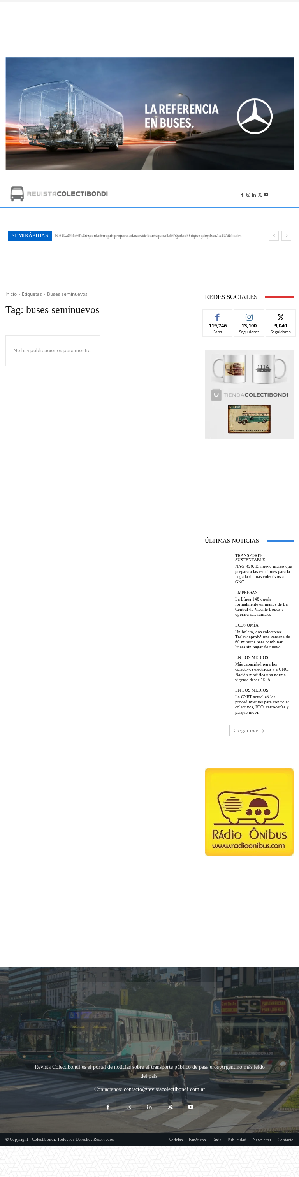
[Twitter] (260, 194)
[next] (286, 236)
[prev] (274, 236)
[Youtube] (266, 194)
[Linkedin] (254, 194)
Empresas (246, 592)
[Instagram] (248, 194)
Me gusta (218, 315)
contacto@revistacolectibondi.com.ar (164, 1047)
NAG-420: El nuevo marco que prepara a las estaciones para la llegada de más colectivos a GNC (263, 574)
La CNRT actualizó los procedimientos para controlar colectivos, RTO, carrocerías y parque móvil (262, 704)
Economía (247, 625)
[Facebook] (242, 194)
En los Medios (251, 657)
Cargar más (246, 730)
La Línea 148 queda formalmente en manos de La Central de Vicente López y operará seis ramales (147, 236)
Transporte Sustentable (250, 557)
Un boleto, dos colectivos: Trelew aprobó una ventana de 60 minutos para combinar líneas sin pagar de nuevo (262, 639)
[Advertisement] (149, 29)
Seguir (249, 315)
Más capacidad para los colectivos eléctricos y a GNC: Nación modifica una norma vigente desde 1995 (262, 672)
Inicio (11, 294)
